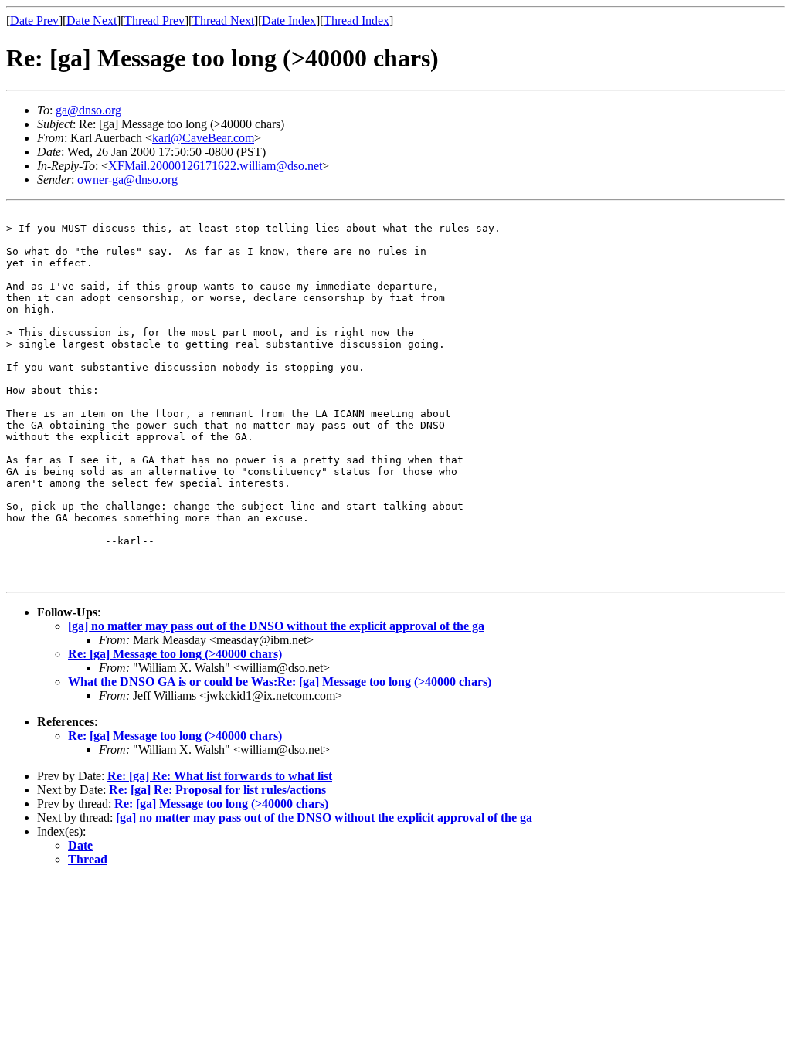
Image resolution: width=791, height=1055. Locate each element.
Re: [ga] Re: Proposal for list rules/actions (217, 789)
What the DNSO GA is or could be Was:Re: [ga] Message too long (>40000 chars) (279, 681)
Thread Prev (154, 20)
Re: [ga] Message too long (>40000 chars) (175, 653)
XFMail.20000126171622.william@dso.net (215, 165)
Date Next (91, 20)
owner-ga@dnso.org (127, 179)
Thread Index (356, 20)
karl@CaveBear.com (203, 137)
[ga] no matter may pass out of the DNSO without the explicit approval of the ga (276, 626)
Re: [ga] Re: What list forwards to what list (219, 775)
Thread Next (223, 20)
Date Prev (34, 20)
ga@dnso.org (88, 110)
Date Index (289, 20)
